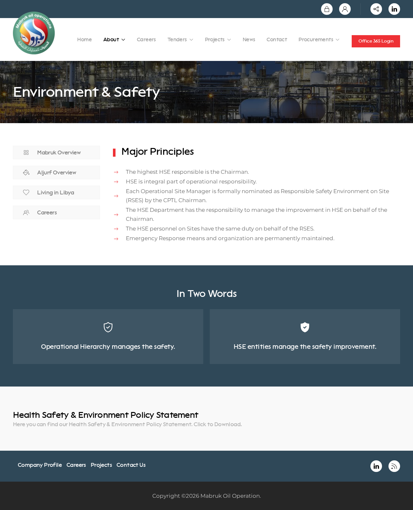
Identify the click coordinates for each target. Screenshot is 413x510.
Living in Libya (55, 192)
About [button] (111, 39)
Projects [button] (215, 39)
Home (84, 39)
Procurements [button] (315, 39)
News (249, 39)
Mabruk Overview (59, 152)
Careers (146, 39)
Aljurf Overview (56, 172)
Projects (101, 465)
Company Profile (40, 465)
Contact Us (130, 465)
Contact (277, 39)
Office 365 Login (375, 41)
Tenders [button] (177, 39)
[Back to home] (35, 33)
